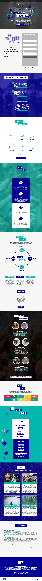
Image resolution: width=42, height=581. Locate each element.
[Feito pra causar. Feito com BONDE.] (38, 579)
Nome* (24, 38)
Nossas (27, 566)
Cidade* (24, 51)
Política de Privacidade (33, 579)
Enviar (30, 56)
